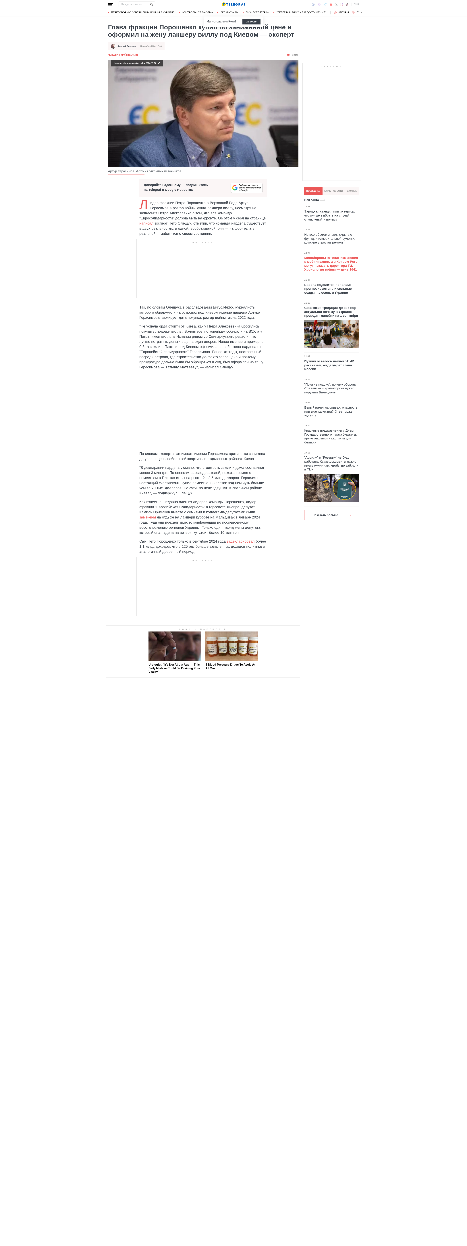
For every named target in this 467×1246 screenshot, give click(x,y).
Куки (231, 21)
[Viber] (319, 4)
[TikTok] (347, 4)
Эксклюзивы (229, 12)
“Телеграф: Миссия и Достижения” (301, 12)
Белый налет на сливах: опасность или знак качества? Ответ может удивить (331, 411)
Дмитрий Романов (126, 46)
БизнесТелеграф (257, 12)
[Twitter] (336, 4)
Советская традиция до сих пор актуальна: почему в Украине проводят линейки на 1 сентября (331, 311)
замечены (147, 517)
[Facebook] (313, 4)
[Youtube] (331, 4)
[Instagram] (341, 4)
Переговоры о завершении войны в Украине (142, 12)
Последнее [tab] (313, 191)
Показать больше (325, 515)
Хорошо (251, 21)
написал (146, 223)
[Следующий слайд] (361, 12)
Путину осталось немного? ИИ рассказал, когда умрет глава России (329, 365)
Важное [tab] (352, 191)
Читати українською (123, 54)
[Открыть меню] (110, 4)
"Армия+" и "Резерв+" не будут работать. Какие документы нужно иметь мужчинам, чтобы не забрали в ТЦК (331, 463)
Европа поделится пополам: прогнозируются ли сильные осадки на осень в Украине (328, 288)
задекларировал (241, 541)
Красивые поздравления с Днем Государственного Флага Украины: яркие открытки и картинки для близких (330, 436)
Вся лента (311, 200)
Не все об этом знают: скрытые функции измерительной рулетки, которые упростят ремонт (329, 238)
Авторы (343, 12)
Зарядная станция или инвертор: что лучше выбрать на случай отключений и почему (329, 215)
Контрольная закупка (197, 12)
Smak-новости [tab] (333, 191)
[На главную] (233, 4)
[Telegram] (325, 4)
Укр (356, 4)
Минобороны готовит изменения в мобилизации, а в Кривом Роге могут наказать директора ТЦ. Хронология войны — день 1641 (331, 263)
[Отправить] (151, 4)
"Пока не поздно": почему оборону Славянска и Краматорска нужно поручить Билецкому (330, 388)
